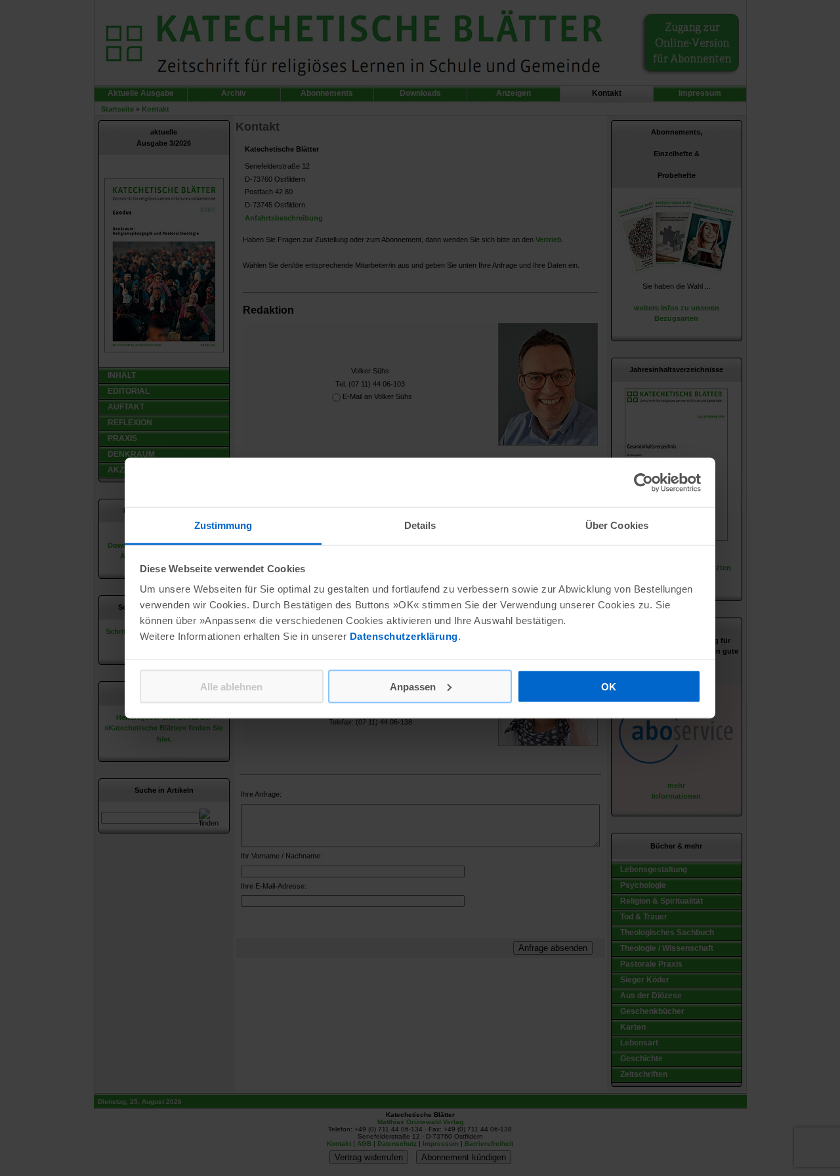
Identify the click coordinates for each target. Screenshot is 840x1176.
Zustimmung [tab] (223, 525)
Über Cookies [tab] (616, 525)
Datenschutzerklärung (404, 636)
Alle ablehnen (231, 686)
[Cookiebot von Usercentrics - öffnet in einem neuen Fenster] (643, 482)
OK (608, 686)
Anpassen (413, 686)
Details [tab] (420, 525)
